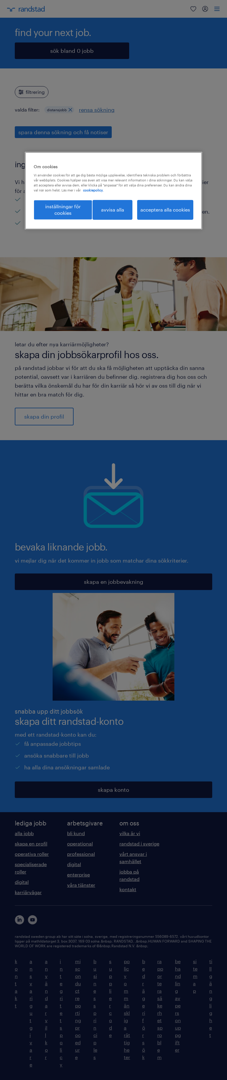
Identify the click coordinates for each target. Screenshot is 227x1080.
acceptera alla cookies (165, 209)
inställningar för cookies (63, 210)
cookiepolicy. (93, 190)
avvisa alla (112, 209)
